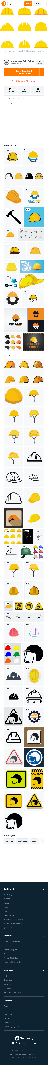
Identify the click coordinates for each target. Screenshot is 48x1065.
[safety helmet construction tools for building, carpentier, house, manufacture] (33, 793)
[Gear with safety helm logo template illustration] (13, 234)
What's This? (20, 98)
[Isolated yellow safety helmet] (16, 358)
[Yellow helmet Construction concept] (16, 342)
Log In (37, 4)
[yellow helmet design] (30, 324)
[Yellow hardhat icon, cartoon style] (13, 775)
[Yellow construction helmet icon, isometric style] (13, 510)
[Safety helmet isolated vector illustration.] (23, 486)
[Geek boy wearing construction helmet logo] (15, 393)
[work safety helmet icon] (13, 1038)
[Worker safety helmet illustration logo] (15, 308)
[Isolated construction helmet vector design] (31, 271)
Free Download (24, 72)
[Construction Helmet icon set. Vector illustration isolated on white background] (23, 193)
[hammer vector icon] (13, 254)
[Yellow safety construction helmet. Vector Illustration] (13, 1017)
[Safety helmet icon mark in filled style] (13, 714)
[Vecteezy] (3, 3)
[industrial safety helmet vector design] (12, 155)
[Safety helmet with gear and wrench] (15, 173)
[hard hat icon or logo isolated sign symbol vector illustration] (13, 997)
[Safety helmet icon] (13, 673)
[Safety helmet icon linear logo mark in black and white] (13, 653)
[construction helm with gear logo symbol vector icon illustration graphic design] (12, 375)
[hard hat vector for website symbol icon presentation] (13, 868)
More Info (9, 102)
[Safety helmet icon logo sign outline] (13, 694)
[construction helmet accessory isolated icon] (13, 213)
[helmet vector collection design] (13, 437)
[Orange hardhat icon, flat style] (13, 755)
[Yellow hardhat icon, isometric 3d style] (13, 735)
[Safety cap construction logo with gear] (23, 415)
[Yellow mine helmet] (29, 883)
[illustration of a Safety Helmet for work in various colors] (32, 952)
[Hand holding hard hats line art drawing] (14, 793)
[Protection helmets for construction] (16, 809)
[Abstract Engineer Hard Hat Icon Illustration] (36, 343)
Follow (40, 63)
